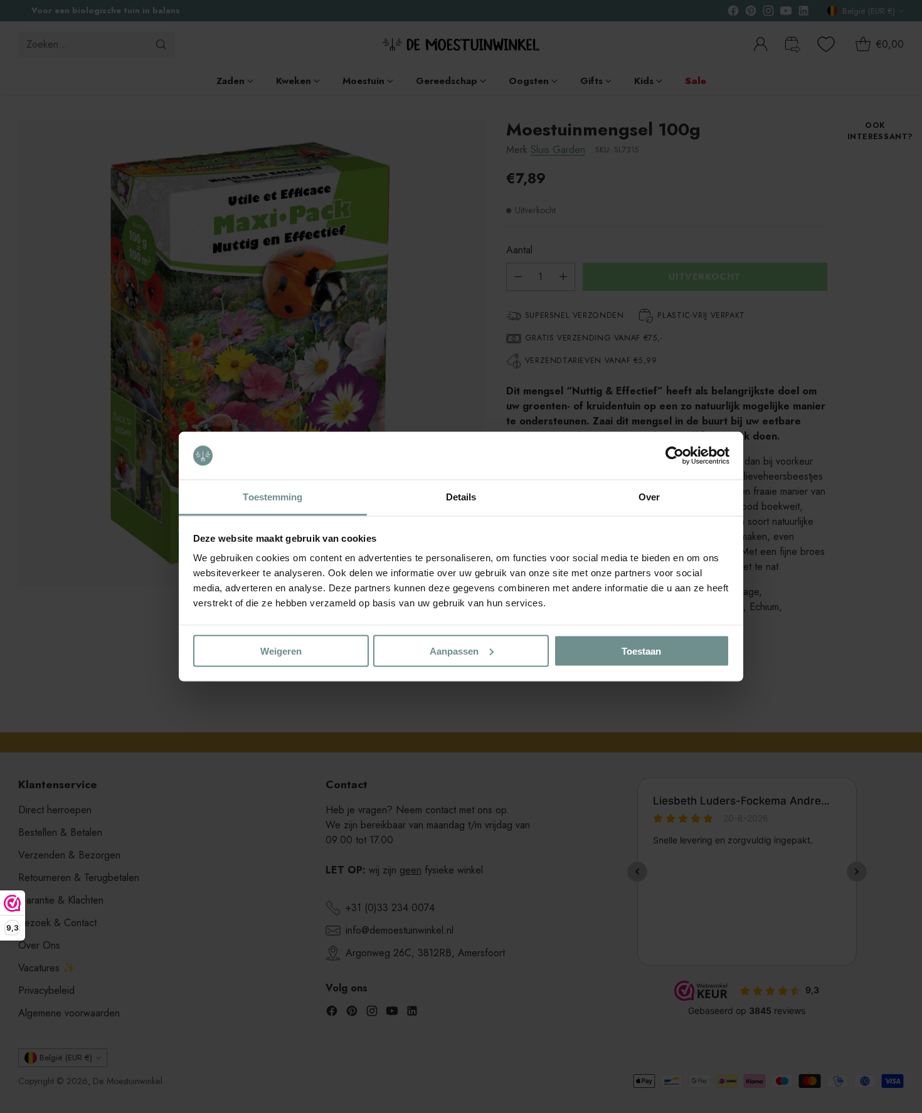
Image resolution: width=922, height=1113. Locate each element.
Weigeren (281, 650)
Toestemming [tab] (272, 497)
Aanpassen (454, 650)
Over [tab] (649, 497)
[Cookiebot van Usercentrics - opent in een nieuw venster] (674, 455)
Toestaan (641, 650)
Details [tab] (461, 497)
